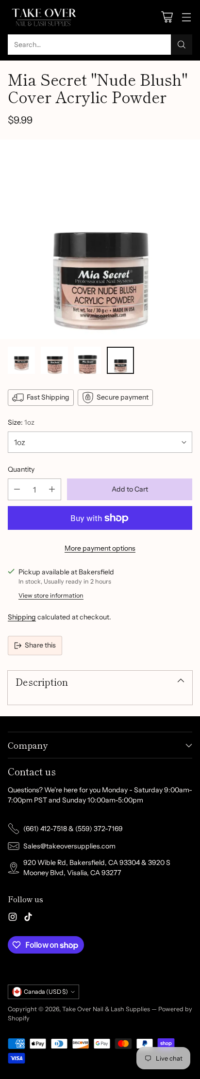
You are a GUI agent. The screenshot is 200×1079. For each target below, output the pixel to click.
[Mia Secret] (100, 239)
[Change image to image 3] (87, 360)
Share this (40, 645)
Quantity (21, 469)
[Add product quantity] (52, 489)
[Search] (181, 44)
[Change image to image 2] (54, 360)
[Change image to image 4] (120, 360)
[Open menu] (186, 17)
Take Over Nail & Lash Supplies (106, 1009)
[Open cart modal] (167, 17)
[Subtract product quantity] (17, 489)
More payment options (100, 548)
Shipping (22, 617)
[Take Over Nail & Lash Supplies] (44, 17)
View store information (50, 595)
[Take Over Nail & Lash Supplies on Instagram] (12, 918)
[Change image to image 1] (21, 360)
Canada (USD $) (46, 991)
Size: (21, 422)
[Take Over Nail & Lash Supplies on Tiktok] (28, 918)
